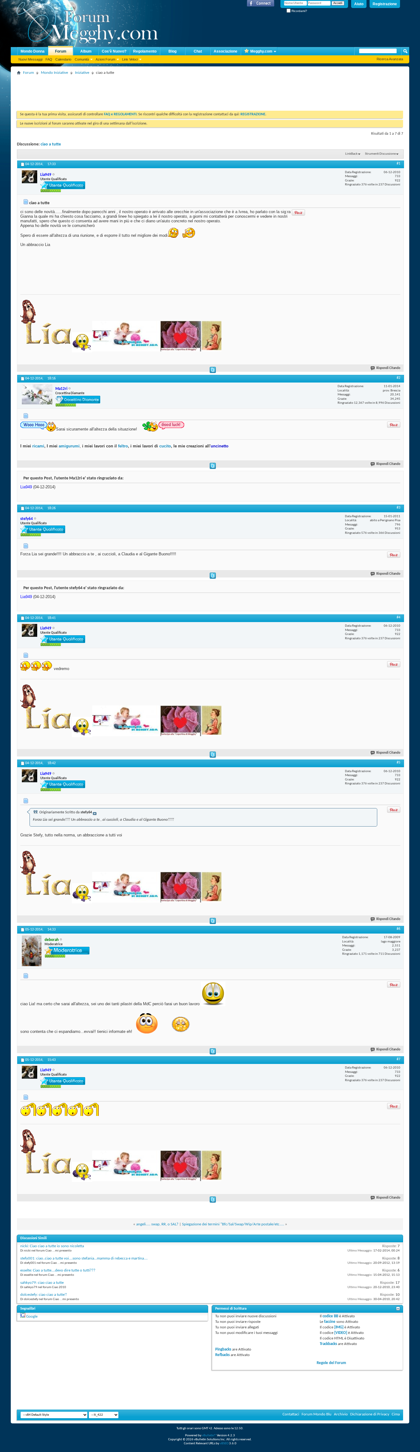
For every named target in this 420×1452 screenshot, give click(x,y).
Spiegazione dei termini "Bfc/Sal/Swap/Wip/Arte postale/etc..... (233, 1224)
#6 (398, 929)
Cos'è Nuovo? (114, 51)
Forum (60, 51)
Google (32, 1317)
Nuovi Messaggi (30, 59)
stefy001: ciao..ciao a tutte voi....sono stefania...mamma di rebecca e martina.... (84, 1258)
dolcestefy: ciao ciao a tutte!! (43, 1295)
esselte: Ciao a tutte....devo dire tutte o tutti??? (57, 1270)
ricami (38, 446)
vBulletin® (209, 1435)
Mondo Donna (33, 51)
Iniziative (82, 73)
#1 (398, 163)
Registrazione (385, 4)
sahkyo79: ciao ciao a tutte (42, 1283)
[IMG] (338, 1327)
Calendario (63, 59)
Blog (172, 51)
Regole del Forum (331, 1363)
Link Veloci (130, 59)
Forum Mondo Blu (316, 1414)
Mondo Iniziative (54, 73)
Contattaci (291, 1414)
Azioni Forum (105, 59)
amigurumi (69, 446)
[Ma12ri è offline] (37, 394)
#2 (398, 378)
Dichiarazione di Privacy (369, 1414)
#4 (398, 617)
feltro (122, 446)
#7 (398, 1059)
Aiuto (358, 4)
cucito (165, 446)
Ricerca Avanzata (390, 59)
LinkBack (351, 154)
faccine (329, 1322)
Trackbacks (328, 1344)
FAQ (49, 59)
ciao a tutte (51, 144)
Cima (396, 1414)
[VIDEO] (340, 1333)
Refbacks (222, 1355)
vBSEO (224, 1443)
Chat (198, 51)
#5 (398, 762)
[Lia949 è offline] (29, 176)
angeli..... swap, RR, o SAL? (157, 1224)
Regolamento (145, 51)
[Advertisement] (129, 91)
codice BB (330, 1316)
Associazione (225, 51)
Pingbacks (223, 1349)
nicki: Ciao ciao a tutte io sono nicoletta (52, 1246)
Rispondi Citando (388, 368)
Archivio (341, 1414)
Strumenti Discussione (380, 154)
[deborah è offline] (32, 950)
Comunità (82, 59)
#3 (398, 508)
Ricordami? (299, 11)
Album (86, 51)
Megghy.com (261, 51)
